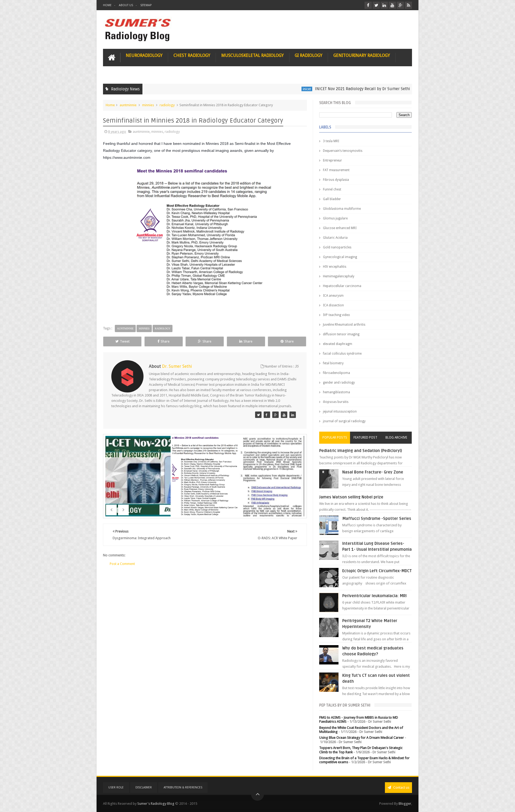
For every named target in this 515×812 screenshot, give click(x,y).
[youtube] (392, 5)
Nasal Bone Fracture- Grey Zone (372, 472)
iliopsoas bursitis (335, 402)
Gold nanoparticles (337, 247)
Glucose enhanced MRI (339, 228)
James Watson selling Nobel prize (351, 497)
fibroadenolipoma (336, 373)
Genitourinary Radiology (361, 55)
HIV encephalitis (334, 267)
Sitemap (146, 5)
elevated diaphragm (337, 344)
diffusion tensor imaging (341, 334)
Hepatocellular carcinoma (342, 286)
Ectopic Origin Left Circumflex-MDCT (377, 570)
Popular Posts (334, 437)
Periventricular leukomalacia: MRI (374, 595)
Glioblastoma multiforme (342, 209)
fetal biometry (333, 363)
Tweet (125, 341)
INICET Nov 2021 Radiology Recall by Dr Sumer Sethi (335, 88)
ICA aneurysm (333, 295)
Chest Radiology (192, 55)
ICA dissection (333, 305)
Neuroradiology (144, 55)
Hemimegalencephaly (338, 276)
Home (107, 5)
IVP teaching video (336, 315)
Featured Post (365, 437)
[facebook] (368, 5)
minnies (148, 105)
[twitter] (376, 5)
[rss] (408, 5)
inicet (280, 89)
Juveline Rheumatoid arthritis (344, 324)
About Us (126, 5)
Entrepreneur (332, 160)
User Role (116, 787)
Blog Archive (396, 437)
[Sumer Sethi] (258, 414)
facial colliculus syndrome (342, 353)
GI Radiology (308, 55)
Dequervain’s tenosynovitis (342, 151)
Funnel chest (332, 189)
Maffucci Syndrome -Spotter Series (376, 518)
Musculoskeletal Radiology (252, 55)
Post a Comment (122, 564)
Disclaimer (143, 787)
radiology (167, 105)
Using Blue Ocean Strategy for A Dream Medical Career (361, 738)
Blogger (405, 804)
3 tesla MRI (331, 141)
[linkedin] (384, 5)
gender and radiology (339, 382)
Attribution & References (183, 787)
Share (165, 341)
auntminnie (401, 89)
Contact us (400, 787)
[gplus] (400, 5)
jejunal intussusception (340, 411)
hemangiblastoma (336, 392)
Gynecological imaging (340, 257)
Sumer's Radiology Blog (155, 804)
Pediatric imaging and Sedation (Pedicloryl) (360, 450)
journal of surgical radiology (344, 421)
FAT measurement (336, 170)
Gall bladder (332, 199)
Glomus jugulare (335, 218)
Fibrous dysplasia (336, 180)
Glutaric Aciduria (335, 238)
